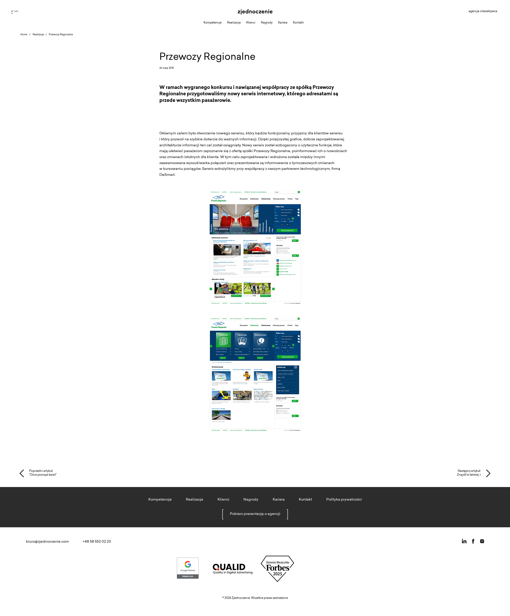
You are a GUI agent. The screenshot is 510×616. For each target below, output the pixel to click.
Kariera (282, 23)
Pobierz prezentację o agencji (255, 514)
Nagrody (267, 23)
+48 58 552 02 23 (97, 542)
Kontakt (298, 23)
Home (23, 34)
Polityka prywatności (344, 500)
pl (12, 11)
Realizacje (234, 23)
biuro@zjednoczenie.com (47, 542)
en (16, 11)
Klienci (250, 23)
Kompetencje (213, 23)
